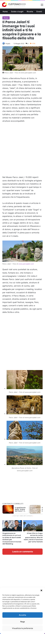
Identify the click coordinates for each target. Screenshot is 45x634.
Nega (22, 621)
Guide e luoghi (17, 11)
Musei (6, 18)
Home (5, 11)
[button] (41, 590)
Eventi (39, 11)
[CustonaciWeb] (14, 4)
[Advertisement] (22, 149)
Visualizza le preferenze (22, 628)
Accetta (22, 615)
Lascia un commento (22, 551)
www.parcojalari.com (26, 264)
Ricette (30, 11)
